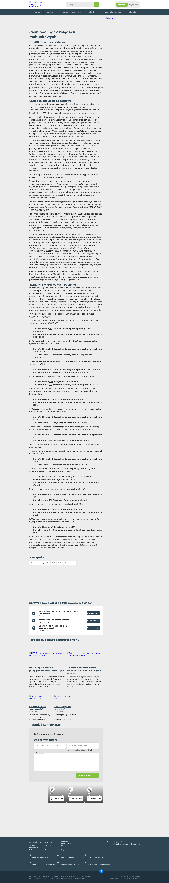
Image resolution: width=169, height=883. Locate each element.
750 (50, 372)
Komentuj (39, 753)
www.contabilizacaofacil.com (99, 864)
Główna (36, 12)
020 (42, 210)
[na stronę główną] (41, 4)
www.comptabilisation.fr (69, 864)
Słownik (132, 12)
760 (50, 440)
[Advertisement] (66, 22)
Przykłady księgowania (71, 12)
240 (51, 334)
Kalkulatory (33, 850)
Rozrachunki (70, 563)
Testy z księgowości (113, 12)
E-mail (79, 745)
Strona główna (35, 842)
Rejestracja (133, 5)
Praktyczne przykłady (40, 563)
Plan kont (93, 12)
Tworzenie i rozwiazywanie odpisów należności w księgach (84, 669)
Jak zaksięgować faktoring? (62, 708)
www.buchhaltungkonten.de (43, 864)
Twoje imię (47, 745)
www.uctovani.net (67, 857)
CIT (53, 563)
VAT (60, 563)
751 (50, 399)
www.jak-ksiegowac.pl (41, 857)
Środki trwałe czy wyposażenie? (37, 708)
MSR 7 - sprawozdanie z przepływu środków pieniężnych (46, 669)
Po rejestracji (93, 612)
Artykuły (50, 12)
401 (31, 210)
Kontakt (48, 850)
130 (50, 329)
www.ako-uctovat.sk (95, 857)
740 (36, 210)
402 (51, 382)
